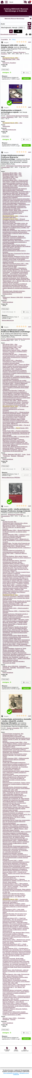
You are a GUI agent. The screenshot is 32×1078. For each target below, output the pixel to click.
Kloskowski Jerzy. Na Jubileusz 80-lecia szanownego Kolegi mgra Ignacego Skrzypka (15, 838)
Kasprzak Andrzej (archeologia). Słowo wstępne (16, 836)
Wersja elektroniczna (8, 320)
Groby (24, 454)
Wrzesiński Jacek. (9, 178)
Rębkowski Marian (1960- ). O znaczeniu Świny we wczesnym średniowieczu (16, 437)
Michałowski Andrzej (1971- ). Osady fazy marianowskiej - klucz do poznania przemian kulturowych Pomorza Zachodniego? (15, 919)
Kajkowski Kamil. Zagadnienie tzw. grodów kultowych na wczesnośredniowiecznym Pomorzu (16, 381)
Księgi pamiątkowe (8, 302)
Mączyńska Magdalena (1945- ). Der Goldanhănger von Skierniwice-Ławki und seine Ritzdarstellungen (16, 605)
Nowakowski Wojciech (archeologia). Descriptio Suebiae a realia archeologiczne (16, 617)
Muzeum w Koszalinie (13, 728)
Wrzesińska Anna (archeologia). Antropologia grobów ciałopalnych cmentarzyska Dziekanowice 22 (16, 288)
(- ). (12, 123)
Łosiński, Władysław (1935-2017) (12, 454)
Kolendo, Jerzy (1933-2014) (10, 666)
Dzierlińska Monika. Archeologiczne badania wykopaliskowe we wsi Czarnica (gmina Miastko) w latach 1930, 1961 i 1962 (16, 788)
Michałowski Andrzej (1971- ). (12, 175)
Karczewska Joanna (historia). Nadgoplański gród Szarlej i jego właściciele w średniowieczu (16, 202)
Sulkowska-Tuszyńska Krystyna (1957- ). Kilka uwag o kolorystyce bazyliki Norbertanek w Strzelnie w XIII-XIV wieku (15, 265)
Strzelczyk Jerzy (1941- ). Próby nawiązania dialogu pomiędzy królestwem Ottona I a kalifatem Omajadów (17, 645)
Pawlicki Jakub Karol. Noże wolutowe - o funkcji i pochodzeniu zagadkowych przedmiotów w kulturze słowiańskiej (16, 242)
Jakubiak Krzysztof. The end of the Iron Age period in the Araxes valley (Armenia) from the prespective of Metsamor (15, 569)
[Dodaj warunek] (11, 31)
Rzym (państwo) (7, 669)
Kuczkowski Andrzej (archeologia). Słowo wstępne (17, 889)
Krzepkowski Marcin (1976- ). (12, 735)
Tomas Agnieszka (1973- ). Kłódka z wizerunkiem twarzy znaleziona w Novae (16, 659)
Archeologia (27, 297)
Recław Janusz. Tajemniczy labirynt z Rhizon (15, 629)
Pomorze (12, 1019)
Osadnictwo (6, 456)
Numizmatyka (21, 667)
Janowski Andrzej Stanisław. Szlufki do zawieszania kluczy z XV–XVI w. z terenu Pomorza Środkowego (14, 817)
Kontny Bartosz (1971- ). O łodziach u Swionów (16, 583)
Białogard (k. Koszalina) (9, 62)
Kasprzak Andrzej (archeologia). (13, 733)
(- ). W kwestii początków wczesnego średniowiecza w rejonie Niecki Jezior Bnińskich (16, 220)
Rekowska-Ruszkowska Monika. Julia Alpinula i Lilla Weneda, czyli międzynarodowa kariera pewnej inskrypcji (16, 632)
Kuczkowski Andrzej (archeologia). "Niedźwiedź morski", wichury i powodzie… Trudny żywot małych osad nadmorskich (16, 886)
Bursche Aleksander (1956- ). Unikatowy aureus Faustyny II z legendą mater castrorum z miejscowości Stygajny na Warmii (16, 536)
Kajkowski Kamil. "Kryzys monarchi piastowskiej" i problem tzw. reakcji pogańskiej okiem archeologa (16, 199)
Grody (28, 454)
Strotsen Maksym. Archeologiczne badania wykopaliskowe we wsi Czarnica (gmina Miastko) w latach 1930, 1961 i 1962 (16, 981)
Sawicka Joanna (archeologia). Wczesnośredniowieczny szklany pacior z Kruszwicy (14, 251)
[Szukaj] (18, 31)
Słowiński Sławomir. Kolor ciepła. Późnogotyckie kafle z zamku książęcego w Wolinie (16, 975)
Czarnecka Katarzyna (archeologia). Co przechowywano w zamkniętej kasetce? (14, 551)
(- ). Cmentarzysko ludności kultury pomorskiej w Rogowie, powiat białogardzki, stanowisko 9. (16, 901)
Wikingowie (20, 456)
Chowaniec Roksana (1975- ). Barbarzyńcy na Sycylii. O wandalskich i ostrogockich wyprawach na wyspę (16, 540)
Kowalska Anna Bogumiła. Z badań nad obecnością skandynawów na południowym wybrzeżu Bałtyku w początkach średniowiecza (16, 392)
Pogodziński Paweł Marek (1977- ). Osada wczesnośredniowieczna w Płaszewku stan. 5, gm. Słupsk (15, 945)
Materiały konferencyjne (9, 129)
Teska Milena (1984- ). (10, 177)
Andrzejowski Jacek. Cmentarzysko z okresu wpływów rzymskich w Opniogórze (15, 523)
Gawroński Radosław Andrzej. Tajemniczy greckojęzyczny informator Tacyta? (14, 561)
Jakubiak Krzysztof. (9, 521)
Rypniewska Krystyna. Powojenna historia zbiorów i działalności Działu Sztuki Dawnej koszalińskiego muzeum (17, 967)
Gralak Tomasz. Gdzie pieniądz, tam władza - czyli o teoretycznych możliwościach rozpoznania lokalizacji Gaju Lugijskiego (16, 196)
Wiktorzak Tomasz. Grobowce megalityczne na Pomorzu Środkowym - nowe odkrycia (16, 1001)
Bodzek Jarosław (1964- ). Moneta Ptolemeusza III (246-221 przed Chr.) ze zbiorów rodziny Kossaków (16, 532)
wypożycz (26, 78)
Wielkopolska (6, 126)
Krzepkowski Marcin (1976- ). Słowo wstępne (15, 883)
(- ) (11, 58)
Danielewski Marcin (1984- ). (12, 174)
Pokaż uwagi (5, 69)
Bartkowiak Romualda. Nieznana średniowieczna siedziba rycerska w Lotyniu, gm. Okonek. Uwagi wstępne (16, 739)
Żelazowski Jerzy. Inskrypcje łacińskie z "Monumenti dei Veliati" (14, 662)
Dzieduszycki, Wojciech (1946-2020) (13, 297)
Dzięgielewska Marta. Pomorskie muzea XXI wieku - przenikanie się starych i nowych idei (15, 792)
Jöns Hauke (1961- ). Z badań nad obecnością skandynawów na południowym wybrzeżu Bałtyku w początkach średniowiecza (16, 377)
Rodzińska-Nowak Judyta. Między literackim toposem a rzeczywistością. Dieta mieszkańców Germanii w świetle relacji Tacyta (16, 637)
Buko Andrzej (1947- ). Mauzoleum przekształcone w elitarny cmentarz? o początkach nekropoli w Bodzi (13, 362)
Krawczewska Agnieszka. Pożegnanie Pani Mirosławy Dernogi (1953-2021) (14, 208)
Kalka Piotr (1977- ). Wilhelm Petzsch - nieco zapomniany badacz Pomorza (15, 829)
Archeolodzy (22, 666)
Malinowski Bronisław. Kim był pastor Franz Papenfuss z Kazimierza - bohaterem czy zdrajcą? (15, 915)
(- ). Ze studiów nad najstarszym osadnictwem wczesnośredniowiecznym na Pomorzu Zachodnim (15, 408)
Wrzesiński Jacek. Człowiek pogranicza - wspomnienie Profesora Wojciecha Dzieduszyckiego (14, 292)
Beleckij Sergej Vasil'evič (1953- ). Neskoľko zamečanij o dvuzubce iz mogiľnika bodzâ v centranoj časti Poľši (15, 351)
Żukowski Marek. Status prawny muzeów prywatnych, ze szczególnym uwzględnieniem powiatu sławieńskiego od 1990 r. (15, 1013)
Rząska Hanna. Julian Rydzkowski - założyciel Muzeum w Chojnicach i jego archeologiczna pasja (15, 971)
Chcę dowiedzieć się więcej (10, 1073)
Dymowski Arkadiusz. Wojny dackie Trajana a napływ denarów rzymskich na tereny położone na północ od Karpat (17, 557)
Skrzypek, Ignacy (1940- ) (10, 1018)
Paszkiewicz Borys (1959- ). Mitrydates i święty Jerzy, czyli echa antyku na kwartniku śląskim (16, 620)
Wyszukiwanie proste (6, 34)
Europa (28, 667)
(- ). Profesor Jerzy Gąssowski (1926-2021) (15, 216)
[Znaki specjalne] (30, 34)
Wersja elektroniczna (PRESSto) (11, 477)
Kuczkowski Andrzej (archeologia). (14, 736)
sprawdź (26, 318)
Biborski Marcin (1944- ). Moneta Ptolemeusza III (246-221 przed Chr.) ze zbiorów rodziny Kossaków (16, 527)
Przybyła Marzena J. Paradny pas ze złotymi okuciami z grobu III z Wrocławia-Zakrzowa (15, 627)
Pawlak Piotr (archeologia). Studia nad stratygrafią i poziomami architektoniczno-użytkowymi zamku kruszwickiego (14, 238)
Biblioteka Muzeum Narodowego (14, 18)
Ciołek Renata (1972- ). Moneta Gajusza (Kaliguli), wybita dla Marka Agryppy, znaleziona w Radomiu (16, 547)
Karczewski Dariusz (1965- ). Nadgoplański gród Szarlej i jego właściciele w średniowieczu (16, 205)
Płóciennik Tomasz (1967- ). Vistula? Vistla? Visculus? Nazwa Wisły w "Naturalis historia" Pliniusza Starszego (15, 624)
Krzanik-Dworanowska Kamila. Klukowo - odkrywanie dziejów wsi (14, 877)
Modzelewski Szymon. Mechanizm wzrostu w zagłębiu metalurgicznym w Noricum (15, 614)
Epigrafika (13, 667)
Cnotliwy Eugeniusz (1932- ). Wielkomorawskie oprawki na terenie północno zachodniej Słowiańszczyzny (16, 759)
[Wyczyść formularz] (26, 34)
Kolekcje (14, 34)
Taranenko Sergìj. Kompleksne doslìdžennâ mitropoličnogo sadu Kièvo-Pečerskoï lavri (15, 284)
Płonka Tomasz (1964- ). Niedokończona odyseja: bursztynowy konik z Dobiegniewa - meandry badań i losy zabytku (16, 941)
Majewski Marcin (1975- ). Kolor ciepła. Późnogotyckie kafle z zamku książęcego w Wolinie (15, 911)
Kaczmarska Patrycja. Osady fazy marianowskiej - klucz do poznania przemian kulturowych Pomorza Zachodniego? (17, 821)
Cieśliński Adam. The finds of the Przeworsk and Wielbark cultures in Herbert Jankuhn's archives (16, 544)
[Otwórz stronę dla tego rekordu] (16, 95)
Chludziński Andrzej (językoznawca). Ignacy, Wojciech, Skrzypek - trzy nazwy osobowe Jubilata (15, 755)
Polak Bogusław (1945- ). (11, 59)
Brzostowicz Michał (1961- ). (12, 173)
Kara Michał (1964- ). (10, 344)
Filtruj (13, 39)
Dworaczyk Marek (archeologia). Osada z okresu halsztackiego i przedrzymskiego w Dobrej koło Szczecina (16, 784)
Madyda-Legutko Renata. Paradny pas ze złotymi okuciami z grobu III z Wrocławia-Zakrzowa (16, 601)
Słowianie (13, 456)
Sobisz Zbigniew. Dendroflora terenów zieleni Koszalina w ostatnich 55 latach (15, 977)
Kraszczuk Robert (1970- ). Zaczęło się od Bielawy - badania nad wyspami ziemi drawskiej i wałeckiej (16, 873)
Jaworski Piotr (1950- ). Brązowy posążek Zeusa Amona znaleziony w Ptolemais (16, 572)
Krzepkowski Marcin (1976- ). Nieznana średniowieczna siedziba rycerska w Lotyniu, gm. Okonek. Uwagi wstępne (16, 881)
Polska (5, 298)
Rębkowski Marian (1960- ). (12, 347)
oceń (29, 42)
